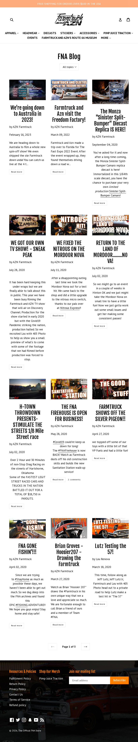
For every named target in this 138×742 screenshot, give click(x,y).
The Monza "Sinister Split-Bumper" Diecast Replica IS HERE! (110, 120)
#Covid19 (58, 442)
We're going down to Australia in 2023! (27, 114)
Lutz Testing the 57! (110, 549)
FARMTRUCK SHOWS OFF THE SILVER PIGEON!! (110, 413)
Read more (16, 172)
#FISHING (22, 605)
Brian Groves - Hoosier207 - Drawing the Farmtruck (69, 555)
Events (32, 38)
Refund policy (17, 705)
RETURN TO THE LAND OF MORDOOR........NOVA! (110, 252)
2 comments (74, 479)
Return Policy (17, 684)
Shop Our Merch (49, 671)
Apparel (12, 33)
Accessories (90, 33)
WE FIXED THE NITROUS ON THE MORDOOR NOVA (69, 249)
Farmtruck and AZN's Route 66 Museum (69, 38)
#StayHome (22, 579)
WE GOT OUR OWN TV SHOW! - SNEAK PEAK (27, 249)
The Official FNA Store (29, 730)
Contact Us (16, 694)
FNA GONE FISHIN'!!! (27, 549)
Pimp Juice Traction (119, 33)
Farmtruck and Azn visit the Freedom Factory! (69, 114)
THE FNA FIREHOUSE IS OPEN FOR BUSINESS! (69, 413)
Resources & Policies (22, 671)
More (106, 38)
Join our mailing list (82, 672)
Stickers (68, 33)
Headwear (32, 33)
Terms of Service (19, 700)
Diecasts (50, 33)
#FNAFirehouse (67, 450)
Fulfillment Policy (20, 678)
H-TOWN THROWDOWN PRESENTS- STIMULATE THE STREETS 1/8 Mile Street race (27, 422)
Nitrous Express (70, 308)
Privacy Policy (17, 689)
